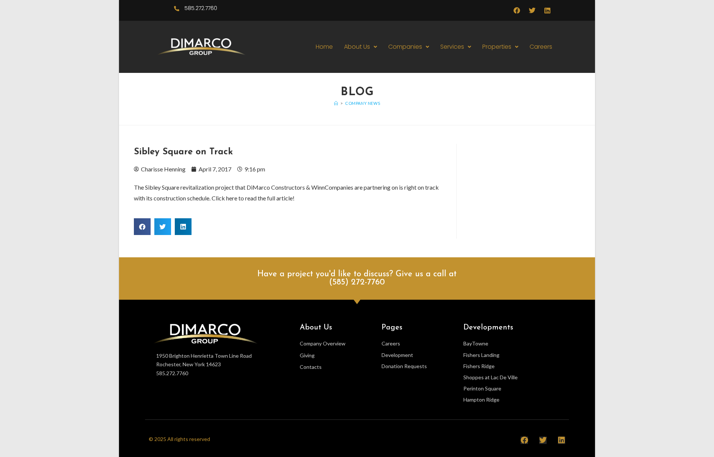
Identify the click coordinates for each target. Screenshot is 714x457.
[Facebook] (517, 10)
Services (452, 46)
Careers (541, 46)
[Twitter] (532, 10)
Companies (405, 46)
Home (324, 46)
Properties (496, 46)
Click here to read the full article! (252, 198)
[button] (360, 46)
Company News (362, 103)
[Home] (336, 103)
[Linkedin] (547, 10)
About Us (357, 46)
